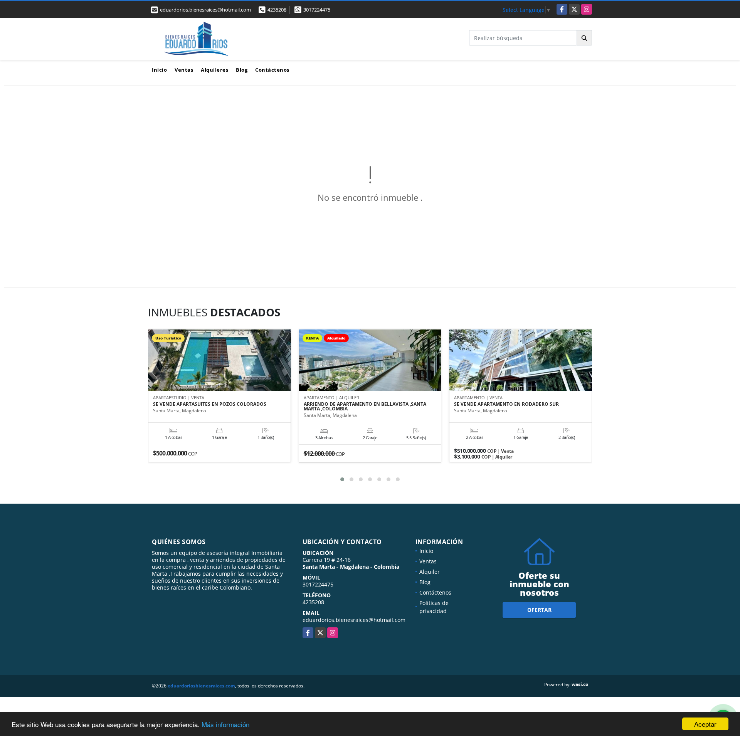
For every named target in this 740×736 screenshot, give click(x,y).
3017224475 (316, 9)
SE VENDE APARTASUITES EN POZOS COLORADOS (209, 404)
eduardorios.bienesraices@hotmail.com (354, 619)
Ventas (184, 69)
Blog (241, 69)
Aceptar (705, 724)
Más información (225, 724)
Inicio (159, 69)
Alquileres (214, 69)
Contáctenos (272, 69)
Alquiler (429, 571)
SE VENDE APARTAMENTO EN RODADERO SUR (506, 404)
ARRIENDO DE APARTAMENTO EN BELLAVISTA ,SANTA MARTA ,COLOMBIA (365, 406)
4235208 (276, 9)
